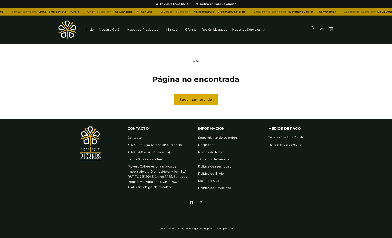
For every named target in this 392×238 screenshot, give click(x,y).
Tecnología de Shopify (198, 228)
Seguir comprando (196, 100)
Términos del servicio (214, 159)
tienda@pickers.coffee (145, 159)
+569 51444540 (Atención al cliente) (155, 145)
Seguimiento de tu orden (217, 138)
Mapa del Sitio (209, 181)
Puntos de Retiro (211, 152)
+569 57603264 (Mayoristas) (149, 152)
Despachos (206, 145)
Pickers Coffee (175, 228)
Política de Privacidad (214, 188)
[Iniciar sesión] (322, 29)
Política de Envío (211, 173)
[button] (110, 30)
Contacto (135, 138)
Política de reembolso (215, 166)
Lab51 (231, 228)
